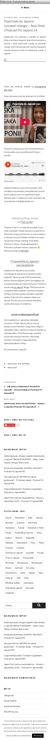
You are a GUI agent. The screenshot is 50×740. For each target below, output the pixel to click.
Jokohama (32, 523)
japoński (9, 523)
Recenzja (9, 563)
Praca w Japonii (12, 558)
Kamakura (10, 528)
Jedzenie (21, 523)
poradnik (30, 553)
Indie (30, 518)
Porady (40, 553)
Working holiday (12, 583)
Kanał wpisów (10, 701)
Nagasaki (30, 538)
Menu (26, 7)
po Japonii (18, 287)
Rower (8, 568)
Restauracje (36, 563)
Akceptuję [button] (38, 736)
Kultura (8, 538)
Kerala (8, 533)
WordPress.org (11, 712)
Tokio (40, 573)
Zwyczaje (30, 588)
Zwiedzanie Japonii (13, 588)
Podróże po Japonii (14, 553)
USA (18, 578)
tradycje (9, 578)
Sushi (22, 573)
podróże (20, 548)
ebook (8, 518)
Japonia (39, 518)
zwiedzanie (28, 583)
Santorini (19, 568)
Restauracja (22, 563)
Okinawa (9, 543)
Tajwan (32, 573)
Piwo (33, 543)
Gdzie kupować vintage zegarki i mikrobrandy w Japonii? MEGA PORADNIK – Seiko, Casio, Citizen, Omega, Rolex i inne (24, 459)
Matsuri (18, 538)
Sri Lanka (30, 568)
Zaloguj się (9, 695)
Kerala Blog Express (24, 533)
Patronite (26, 222)
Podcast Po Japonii (19, 364)
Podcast (13, 368)
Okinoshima (22, 543)
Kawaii (21, 528)
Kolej (39, 533)
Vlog (26, 578)
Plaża (41, 543)
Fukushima (19, 518)
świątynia (9, 593)
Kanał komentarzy (12, 706)
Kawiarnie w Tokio (36, 528)
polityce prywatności (21, 735)
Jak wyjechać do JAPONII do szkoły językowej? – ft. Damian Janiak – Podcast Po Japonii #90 (23, 480)
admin (35, 17)
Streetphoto (11, 573)
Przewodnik (28, 558)
